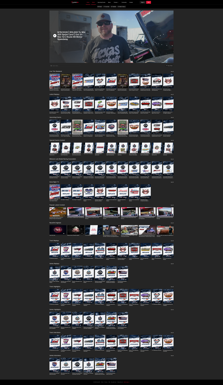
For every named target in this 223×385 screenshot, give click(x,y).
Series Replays (54, 263)
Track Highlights (54, 286)
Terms (102, 382)
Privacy (106, 382)
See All (172, 71)
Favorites (107, 6)
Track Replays (54, 240)
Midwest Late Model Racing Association (62, 159)
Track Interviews (54, 332)
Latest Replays (54, 94)
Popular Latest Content (57, 205)
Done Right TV (54, 182)
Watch (100, 6)
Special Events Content (57, 140)
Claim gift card (120, 382)
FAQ (109, 382)
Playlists (114, 6)
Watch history (122, 6)
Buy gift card (113, 382)
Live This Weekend (55, 71)
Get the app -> (127, 382)
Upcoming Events (55, 117)
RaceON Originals (55, 223)
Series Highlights (55, 309)
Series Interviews (55, 355)
